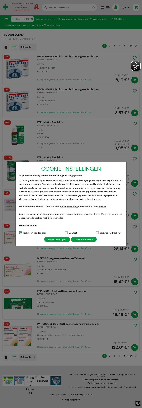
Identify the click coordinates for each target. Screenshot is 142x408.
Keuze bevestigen (57, 239)
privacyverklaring (69, 206)
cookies (102, 206)
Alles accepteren (84, 239)
